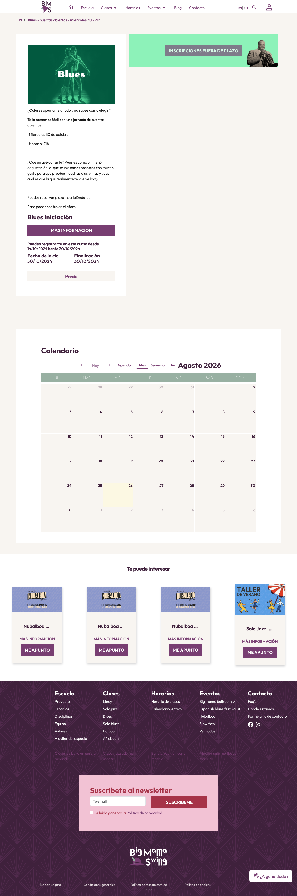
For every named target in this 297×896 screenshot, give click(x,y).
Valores (61, 731)
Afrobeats (111, 738)
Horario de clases (165, 701)
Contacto (197, 7)
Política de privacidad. (144, 813)
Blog (178, 7)
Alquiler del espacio (71, 738)
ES (240, 8)
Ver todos (207, 731)
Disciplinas (64, 716)
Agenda (124, 365)
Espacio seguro (50, 885)
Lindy (107, 701)
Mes (142, 365)
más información (71, 230)
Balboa (109, 731)
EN (246, 8)
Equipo (60, 723)
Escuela (87, 7)
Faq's (252, 701)
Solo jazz (110, 709)
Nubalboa (207, 716)
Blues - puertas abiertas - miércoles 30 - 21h (64, 20)
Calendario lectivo (166, 709)
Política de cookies (198, 885)
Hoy (95, 365)
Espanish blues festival (220, 709)
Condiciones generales (99, 885)
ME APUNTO (37, 650)
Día (172, 365)
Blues (107, 716)
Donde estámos (261, 709)
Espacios (62, 709)
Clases (109, 8)
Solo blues (111, 723)
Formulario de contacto (267, 716)
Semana (158, 365)
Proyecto (62, 701)
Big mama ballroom (218, 701)
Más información (37, 639)
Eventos (157, 8)
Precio (71, 276)
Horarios (133, 7)
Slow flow (207, 723)
